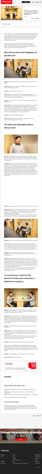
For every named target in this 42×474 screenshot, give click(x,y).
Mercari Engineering (38, 456)
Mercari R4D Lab (37, 461)
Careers (25, 2)
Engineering (25, 16)
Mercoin (14, 461)
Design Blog (37, 458)
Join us (21, 439)
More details (25, 370)
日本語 (33, 2)
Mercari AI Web (37, 463)
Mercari (2, 456)
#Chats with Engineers (6, 24)
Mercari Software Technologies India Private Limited (20, 463)
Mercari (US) (14, 458)
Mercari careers (3, 463)
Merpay (14, 456)
